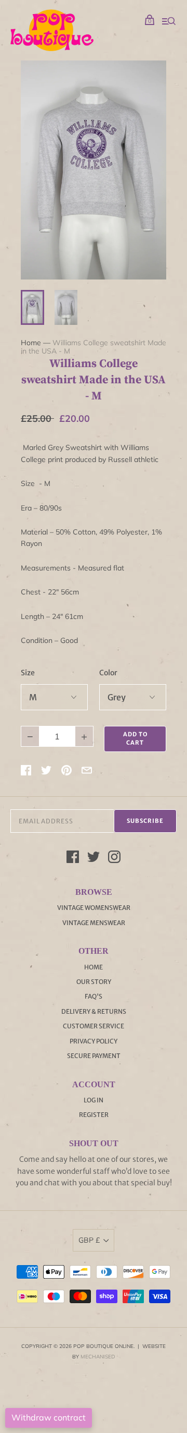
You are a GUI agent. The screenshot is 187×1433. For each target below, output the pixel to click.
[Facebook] (72, 858)
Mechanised (98, 1356)
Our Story (93, 982)
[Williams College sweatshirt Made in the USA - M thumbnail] (32, 307)
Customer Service (93, 1026)
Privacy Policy (93, 1041)
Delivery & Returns (93, 1011)
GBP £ (89, 1240)
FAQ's (93, 996)
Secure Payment (94, 1056)
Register (94, 1115)
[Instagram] (114, 858)
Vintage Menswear (93, 923)
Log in (93, 1100)
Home (31, 342)
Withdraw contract (48, 1417)
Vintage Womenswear (93, 908)
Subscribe (145, 820)
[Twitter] (93, 858)
